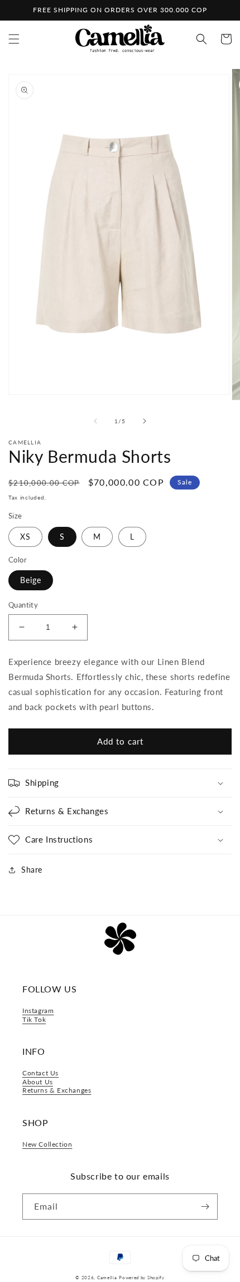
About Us (37, 1082)
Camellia (107, 1277)
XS (25, 536)
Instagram (38, 1010)
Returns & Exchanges (56, 1090)
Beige (30, 580)
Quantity (23, 604)
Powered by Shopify (142, 1277)
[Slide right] (144, 421)
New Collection (47, 1144)
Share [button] (31, 869)
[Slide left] (95, 421)
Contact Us (40, 1073)
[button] (14, 39)
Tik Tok (34, 1019)
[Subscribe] (205, 1206)
